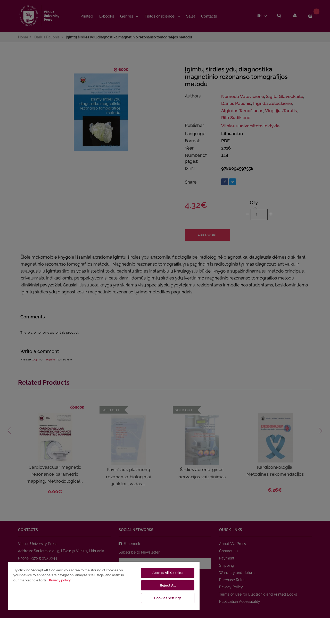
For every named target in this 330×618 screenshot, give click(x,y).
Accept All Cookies (167, 573)
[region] (104, 586)
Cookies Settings (167, 598)
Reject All (168, 585)
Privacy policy (60, 580)
